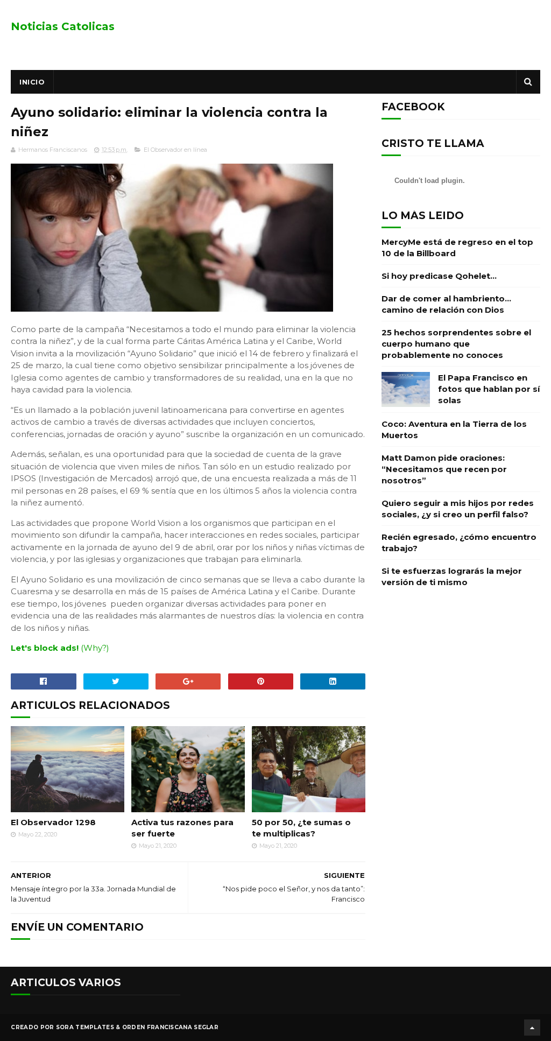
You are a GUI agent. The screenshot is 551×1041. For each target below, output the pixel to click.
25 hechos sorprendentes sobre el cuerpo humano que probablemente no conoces (456, 343)
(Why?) (95, 648)
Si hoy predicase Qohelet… (439, 276)
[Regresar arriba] (532, 1027)
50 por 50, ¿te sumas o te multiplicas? (301, 828)
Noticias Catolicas (63, 26)
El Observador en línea (175, 149)
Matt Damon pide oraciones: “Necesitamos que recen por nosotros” (444, 469)
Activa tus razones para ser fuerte (182, 828)
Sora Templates (85, 1027)
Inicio (32, 82)
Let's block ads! (45, 648)
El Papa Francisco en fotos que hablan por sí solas (489, 388)
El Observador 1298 (53, 822)
